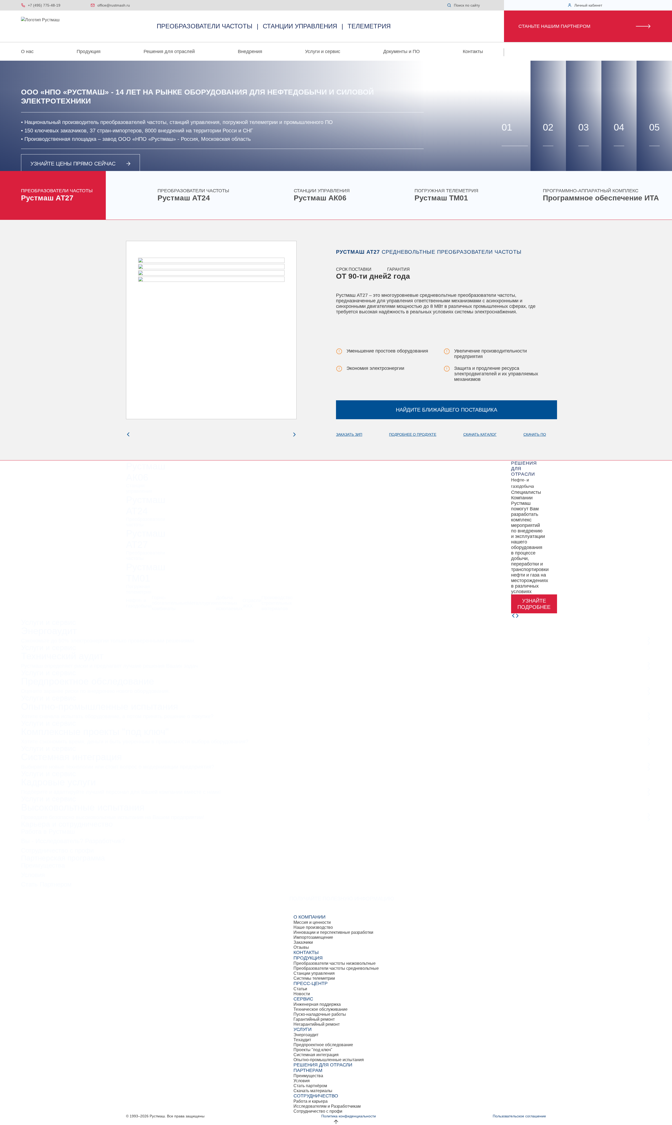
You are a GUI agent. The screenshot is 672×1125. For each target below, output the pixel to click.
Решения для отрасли (322, 1064)
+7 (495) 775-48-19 (44, 5)
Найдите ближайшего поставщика (446, 410)
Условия (33, 874)
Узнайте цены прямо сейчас (73, 164)
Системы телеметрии (314, 978)
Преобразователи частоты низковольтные (334, 963)
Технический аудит (62, 656)
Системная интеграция (71, 756)
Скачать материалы (312, 1090)
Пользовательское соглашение (519, 1116)
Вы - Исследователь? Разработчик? (73, 840)
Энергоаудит (49, 630)
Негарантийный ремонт (316, 1024)
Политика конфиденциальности (348, 1116)
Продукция (89, 51)
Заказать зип (349, 434)
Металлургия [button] (201, 603)
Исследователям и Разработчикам (327, 1106)
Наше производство (313, 927)
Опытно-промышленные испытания (99, 706)
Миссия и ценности (312, 922)
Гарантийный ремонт (314, 1019)
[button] (486, 5)
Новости (301, 994)
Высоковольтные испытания (83, 807)
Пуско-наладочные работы (319, 1014)
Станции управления (314, 973)
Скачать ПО (534, 434)
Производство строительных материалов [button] (277, 603)
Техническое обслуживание (320, 1009)
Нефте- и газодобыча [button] (139, 603)
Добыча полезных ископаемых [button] (229, 603)
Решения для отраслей (169, 51)
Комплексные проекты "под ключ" (95, 731)
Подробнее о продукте (412, 434)
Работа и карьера (310, 1101)
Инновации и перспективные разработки (333, 932)
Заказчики (303, 942)
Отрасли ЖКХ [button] (252, 603)
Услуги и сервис (322, 51)
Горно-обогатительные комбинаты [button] (169, 603)
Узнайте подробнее (533, 604)
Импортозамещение (313, 937)
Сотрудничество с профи (57, 850)
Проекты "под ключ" (312, 1050)
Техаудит (302, 1040)
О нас (27, 51)
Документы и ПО (401, 51)
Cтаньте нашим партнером (554, 26)
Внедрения (250, 51)
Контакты (473, 51)
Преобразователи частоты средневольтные (336, 968)
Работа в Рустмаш (48, 831)
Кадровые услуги (58, 782)
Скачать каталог (480, 434)
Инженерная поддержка (317, 1004)
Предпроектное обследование (87, 681)
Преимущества (43, 865)
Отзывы (301, 947)
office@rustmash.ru (113, 5)
